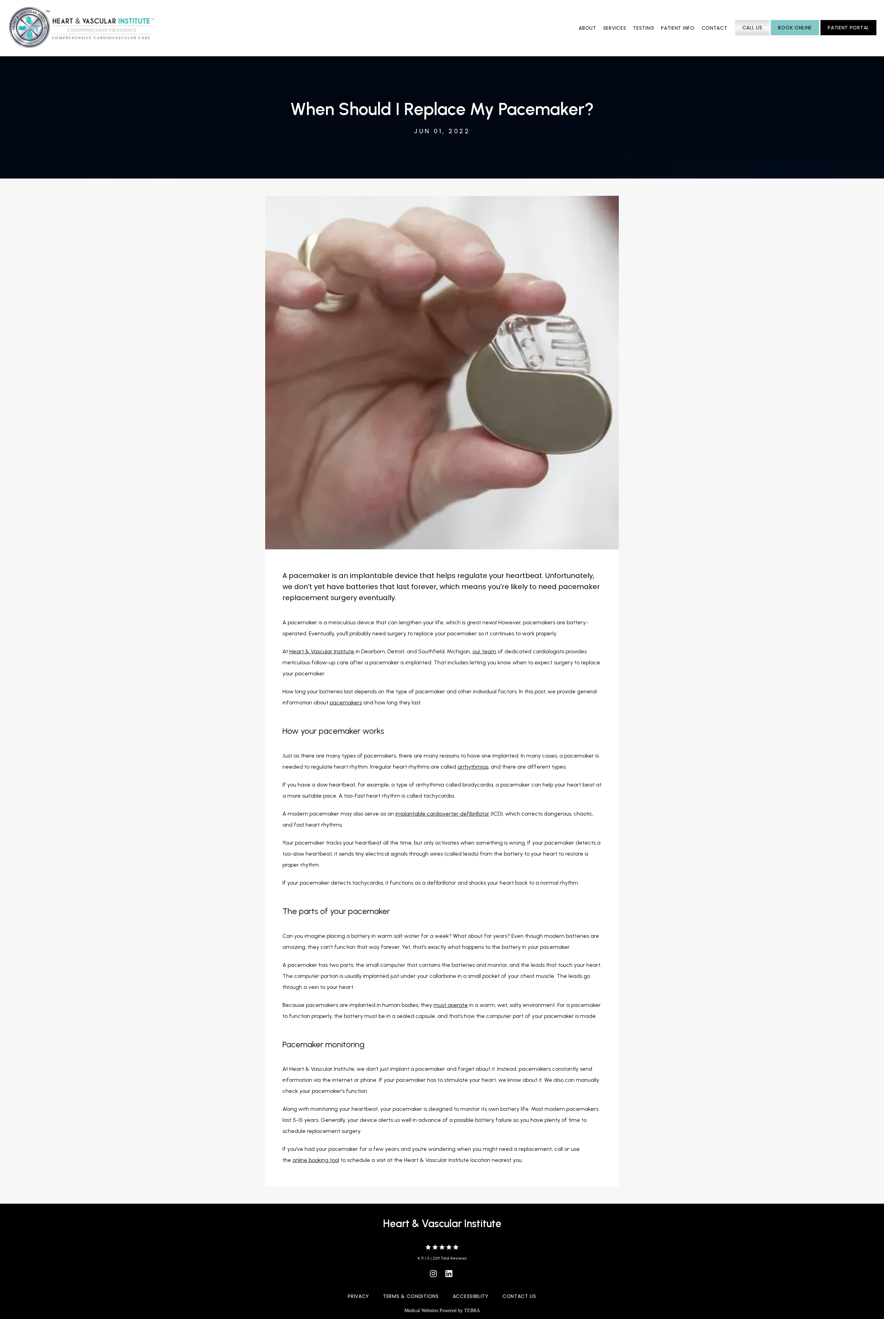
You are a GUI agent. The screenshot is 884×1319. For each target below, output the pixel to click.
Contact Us (519, 1296)
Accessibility (471, 1296)
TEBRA (472, 1310)
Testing (643, 28)
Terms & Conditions (411, 1296)
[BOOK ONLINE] (795, 34)
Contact (715, 28)
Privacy (358, 1296)
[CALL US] (752, 34)
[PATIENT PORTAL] (848, 34)
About (587, 28)
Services (614, 28)
